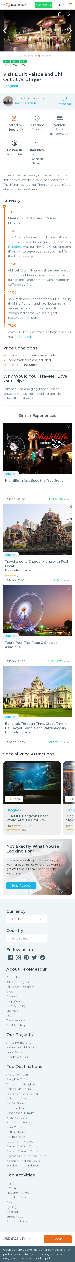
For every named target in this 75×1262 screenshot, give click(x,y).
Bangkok (15, 247)
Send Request (21, 885)
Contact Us (43, 4)
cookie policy (43, 1258)
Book (57, 1239)
